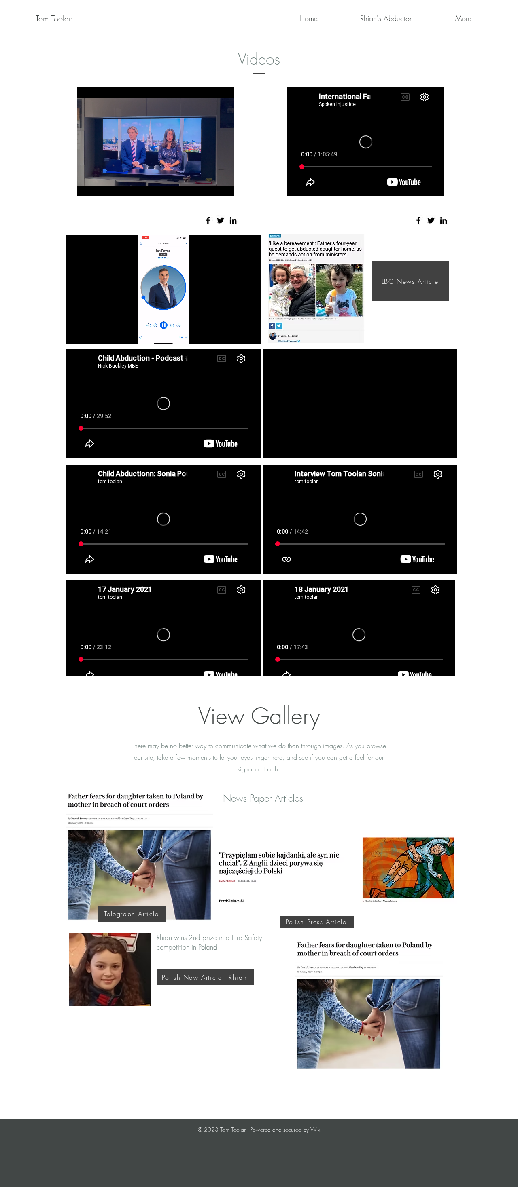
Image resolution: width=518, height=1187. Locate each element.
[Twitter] (220, 220)
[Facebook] (208, 220)
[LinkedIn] (233, 220)
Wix (315, 1129)
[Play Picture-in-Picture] (209, 185)
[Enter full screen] (222, 185)
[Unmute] (101, 185)
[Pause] (87, 185)
